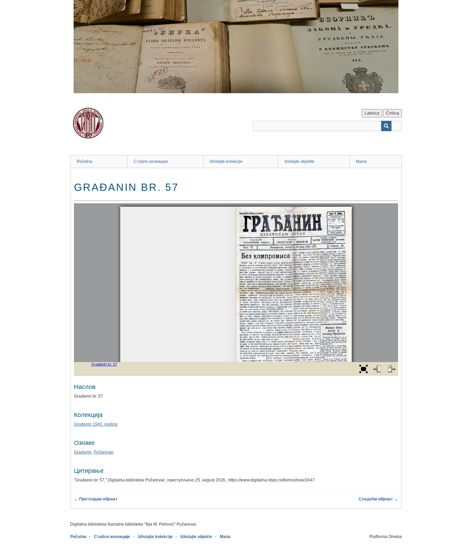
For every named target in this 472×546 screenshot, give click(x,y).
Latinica (372, 113)
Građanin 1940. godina (95, 424)
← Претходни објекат (95, 499)
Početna (84, 161)
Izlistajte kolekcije (226, 161)
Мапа (361, 161)
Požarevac (104, 452)
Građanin (83, 452)
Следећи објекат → (378, 499)
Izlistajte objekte (299, 161)
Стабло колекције (151, 161)
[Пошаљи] (386, 126)
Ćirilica (392, 113)
